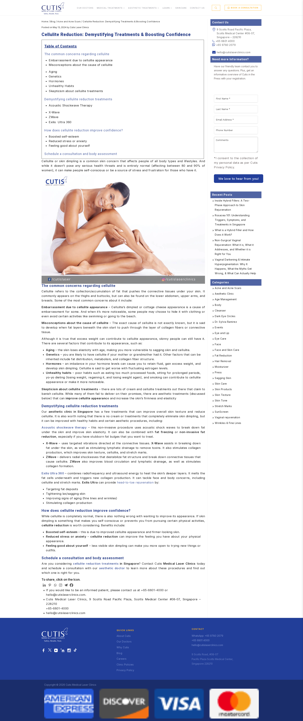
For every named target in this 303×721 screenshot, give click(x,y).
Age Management (226, 299)
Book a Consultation (244, 8)
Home (45, 21)
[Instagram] (60, 585)
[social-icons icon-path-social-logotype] (75, 650)
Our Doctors (124, 641)
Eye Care (220, 338)
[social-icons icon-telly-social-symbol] (56, 650)
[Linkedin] (44, 585)
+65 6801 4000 (225, 41)
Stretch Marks (223, 406)
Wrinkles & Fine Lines (228, 422)
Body (218, 304)
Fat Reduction (223, 355)
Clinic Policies (125, 664)
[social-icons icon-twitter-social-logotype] (49, 650)
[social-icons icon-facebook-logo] (44, 650)
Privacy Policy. (224, 167)
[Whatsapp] (55, 585)
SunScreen (221, 411)
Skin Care (221, 383)
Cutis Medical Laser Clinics (66, 599)
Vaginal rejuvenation (227, 417)
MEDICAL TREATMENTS (110, 8)
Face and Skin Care (227, 349)
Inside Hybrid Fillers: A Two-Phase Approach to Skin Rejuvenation (232, 205)
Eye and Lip (222, 333)
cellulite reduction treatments (96, 563)
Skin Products (223, 389)
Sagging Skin (223, 377)
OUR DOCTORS (85, 8)
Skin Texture (223, 394)
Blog (52, 21)
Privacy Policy (125, 670)
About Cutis (124, 635)
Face (218, 344)
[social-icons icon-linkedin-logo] (62, 650)
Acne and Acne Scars (69, 21)
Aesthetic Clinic (224, 293)
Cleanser (220, 310)
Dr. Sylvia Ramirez (226, 321)
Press (218, 372)
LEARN (166, 8)
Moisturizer (222, 366)
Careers (122, 658)
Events (219, 327)
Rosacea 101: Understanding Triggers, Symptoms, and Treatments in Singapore (232, 220)
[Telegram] (66, 585)
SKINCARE (181, 8)
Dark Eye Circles (225, 316)
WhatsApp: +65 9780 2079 (207, 635)
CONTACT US (197, 8)
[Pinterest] (49, 585)
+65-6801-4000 (152, 590)
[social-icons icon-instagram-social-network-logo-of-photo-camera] (69, 650)
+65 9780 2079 (226, 44)
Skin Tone (221, 400)
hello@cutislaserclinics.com (65, 594)
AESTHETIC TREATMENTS (142, 8)
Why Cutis (123, 647)
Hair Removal (223, 361)
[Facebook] (71, 585)
